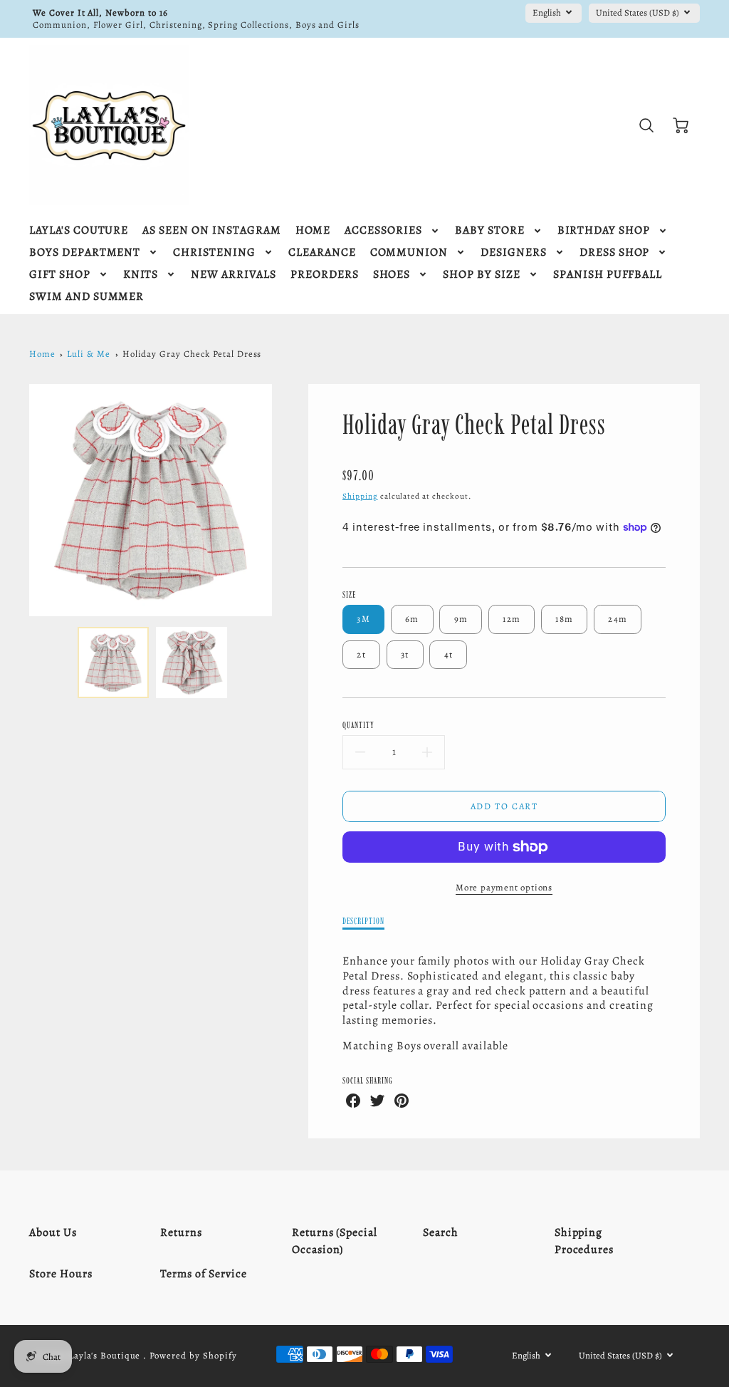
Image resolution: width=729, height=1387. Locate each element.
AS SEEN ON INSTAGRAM (211, 230)
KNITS (141, 274)
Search (440, 1232)
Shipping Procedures (584, 1241)
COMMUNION (409, 252)
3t (405, 654)
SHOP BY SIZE (481, 274)
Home (42, 354)
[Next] (282, 500)
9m (461, 619)
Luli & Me (88, 354)
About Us (53, 1232)
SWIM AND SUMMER (86, 296)
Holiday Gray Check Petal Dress (192, 354)
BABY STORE (490, 230)
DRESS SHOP (614, 252)
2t (361, 654)
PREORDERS (324, 274)
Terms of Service (203, 1274)
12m (511, 619)
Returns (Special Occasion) (334, 1241)
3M (363, 619)
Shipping (360, 496)
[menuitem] (78, 230)
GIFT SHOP (59, 274)
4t (448, 654)
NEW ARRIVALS (233, 274)
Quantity (358, 725)
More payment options (504, 887)
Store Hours (61, 1274)
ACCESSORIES (383, 230)
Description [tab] (363, 920)
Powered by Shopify (193, 1355)
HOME (313, 230)
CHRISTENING (214, 252)
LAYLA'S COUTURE (78, 230)
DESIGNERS (514, 252)
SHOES (392, 274)
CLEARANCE (322, 252)
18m (564, 619)
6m (412, 619)
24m (617, 619)
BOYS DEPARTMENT (84, 252)
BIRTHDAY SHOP (603, 230)
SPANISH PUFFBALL (607, 274)
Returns (181, 1232)
